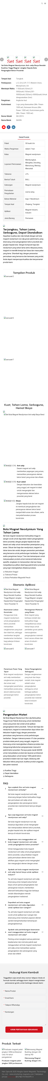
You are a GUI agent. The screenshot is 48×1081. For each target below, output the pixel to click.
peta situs (12, 1077)
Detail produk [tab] (24, 137)
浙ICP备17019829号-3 (24, 1077)
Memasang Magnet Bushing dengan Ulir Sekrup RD (33, 1059)
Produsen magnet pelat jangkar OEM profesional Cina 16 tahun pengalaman (12, 1062)
